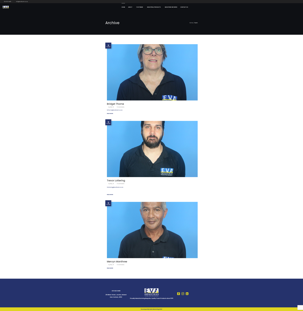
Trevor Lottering (116, 180)
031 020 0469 (7, 1)
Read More (110, 113)
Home (191, 23)
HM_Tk (112, 107)
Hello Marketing (154, 309)
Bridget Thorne (115, 104)
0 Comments (120, 107)
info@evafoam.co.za (22, 1)
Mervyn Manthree (117, 261)
